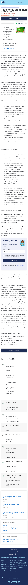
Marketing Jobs (13, 568)
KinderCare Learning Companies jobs (12, 528)
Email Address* (8, 249)
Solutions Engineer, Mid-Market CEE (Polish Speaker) (12, 497)
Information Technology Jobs (13, 571)
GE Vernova (5, 507)
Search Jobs (3, 564)
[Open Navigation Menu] (25, 2)
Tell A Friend (21, 567)
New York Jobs (13, 560)
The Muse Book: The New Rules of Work (22, 563)
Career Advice (4, 568)
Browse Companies (5, 566)
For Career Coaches (22, 565)
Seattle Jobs (12, 564)
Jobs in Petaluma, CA (8, 541)
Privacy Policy (5, 266)
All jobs (5, 530)
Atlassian (5, 499)
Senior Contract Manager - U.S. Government (11, 505)
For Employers (21, 560)
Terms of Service (19, 265)
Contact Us (3, 575)
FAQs (2, 562)
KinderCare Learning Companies (10, 7)
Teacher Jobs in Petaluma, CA (10, 539)
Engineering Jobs (13, 566)
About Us (2, 560)
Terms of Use (3, 570)
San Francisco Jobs (14, 562)
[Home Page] (5, 3)
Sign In (20, 2)
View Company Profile (8, 48)
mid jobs (5, 525)
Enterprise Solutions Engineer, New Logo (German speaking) (13, 512)
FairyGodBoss (3, 577)
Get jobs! (14, 260)
